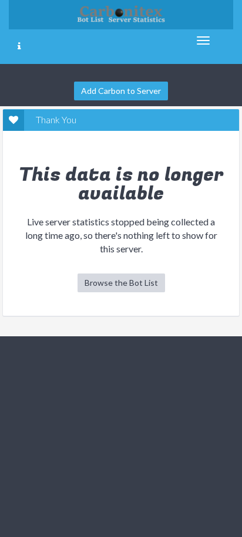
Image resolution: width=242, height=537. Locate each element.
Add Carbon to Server (121, 91)
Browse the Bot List (121, 283)
